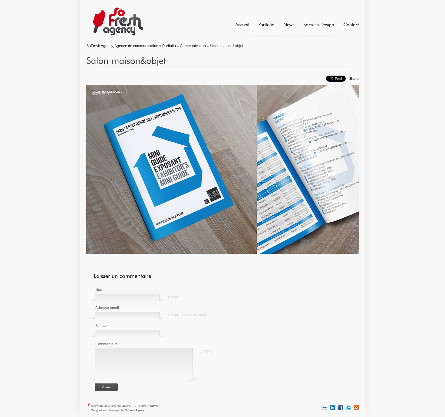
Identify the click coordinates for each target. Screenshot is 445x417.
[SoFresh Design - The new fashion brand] (314, 27)
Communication (193, 46)
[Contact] (346, 27)
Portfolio (169, 46)
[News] (284, 27)
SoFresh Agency (135, 410)
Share (354, 79)
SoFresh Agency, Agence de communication (122, 46)
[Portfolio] (261, 27)
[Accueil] (237, 27)
